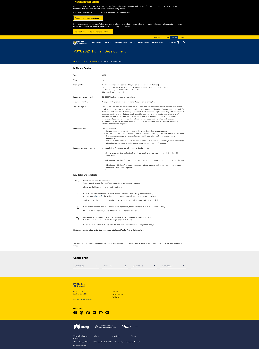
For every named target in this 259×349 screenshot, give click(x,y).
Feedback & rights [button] (158, 42)
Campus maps (167, 266)
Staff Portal (115, 297)
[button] (174, 42)
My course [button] (108, 42)
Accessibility (116, 336)
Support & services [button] (121, 42)
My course (81, 61)
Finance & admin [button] (143, 42)
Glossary (115, 292)
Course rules (92, 61)
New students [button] (96, 42)
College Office (98, 196)
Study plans (79, 266)
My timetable (138, 266)
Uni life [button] (132, 42)
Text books (108, 266)
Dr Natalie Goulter (82, 68)
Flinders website (117, 294)
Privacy (133, 336)
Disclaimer (96, 336)
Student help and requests (82, 299)
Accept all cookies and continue (87, 18)
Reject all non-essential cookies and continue (92, 32)
